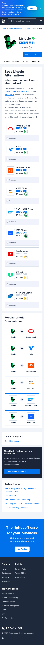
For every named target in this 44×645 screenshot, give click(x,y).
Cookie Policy (20, 577)
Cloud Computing (12, 441)
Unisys (19, 271)
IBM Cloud (21, 230)
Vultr (19, 91)
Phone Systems (8, 593)
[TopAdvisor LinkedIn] (3, 638)
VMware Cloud (24, 292)
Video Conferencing (10, 597)
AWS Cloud (9, 94)
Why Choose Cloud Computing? (18, 499)
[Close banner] (40, 8)
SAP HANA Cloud (25, 209)
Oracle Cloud (10, 91)
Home (4, 569)
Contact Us (6, 573)
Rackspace (22, 250)
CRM (4, 610)
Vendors (5, 577)
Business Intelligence (10, 605)
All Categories (8, 618)
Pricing (25, 61)
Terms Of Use (20, 573)
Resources (6, 581)
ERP (3, 614)
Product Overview (11, 61)
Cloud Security (11, 495)
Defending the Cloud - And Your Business (22, 503)
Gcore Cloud (26, 91)
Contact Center (8, 601)
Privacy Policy (21, 569)
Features (36, 61)
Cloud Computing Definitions (17, 508)
